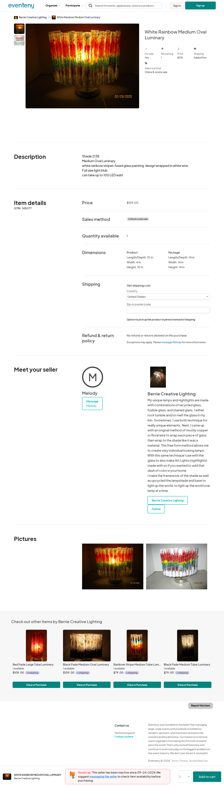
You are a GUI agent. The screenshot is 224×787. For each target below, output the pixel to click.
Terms (174, 760)
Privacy (184, 760)
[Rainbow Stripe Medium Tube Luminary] (137, 645)
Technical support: (125, 734)
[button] (53, 5)
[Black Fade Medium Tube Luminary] (187, 645)
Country (132, 291)
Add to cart (207, 777)
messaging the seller (103, 776)
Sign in (177, 5)
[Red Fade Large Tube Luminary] (36, 645)
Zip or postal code (139, 304)
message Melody (171, 342)
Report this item (200, 705)
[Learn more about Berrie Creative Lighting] (158, 377)
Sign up (200, 5)
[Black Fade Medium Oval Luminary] (87, 645)
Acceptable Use (198, 760)
